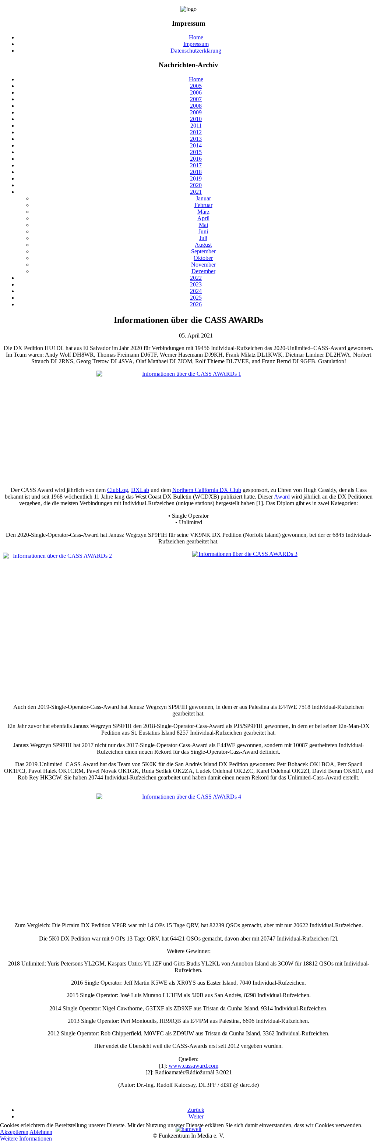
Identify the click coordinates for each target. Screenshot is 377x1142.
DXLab (140, 490)
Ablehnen (40, 1132)
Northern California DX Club (206, 490)
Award (282, 496)
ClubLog (117, 490)
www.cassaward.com (193, 1066)
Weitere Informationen (26, 1138)
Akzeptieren (14, 1132)
